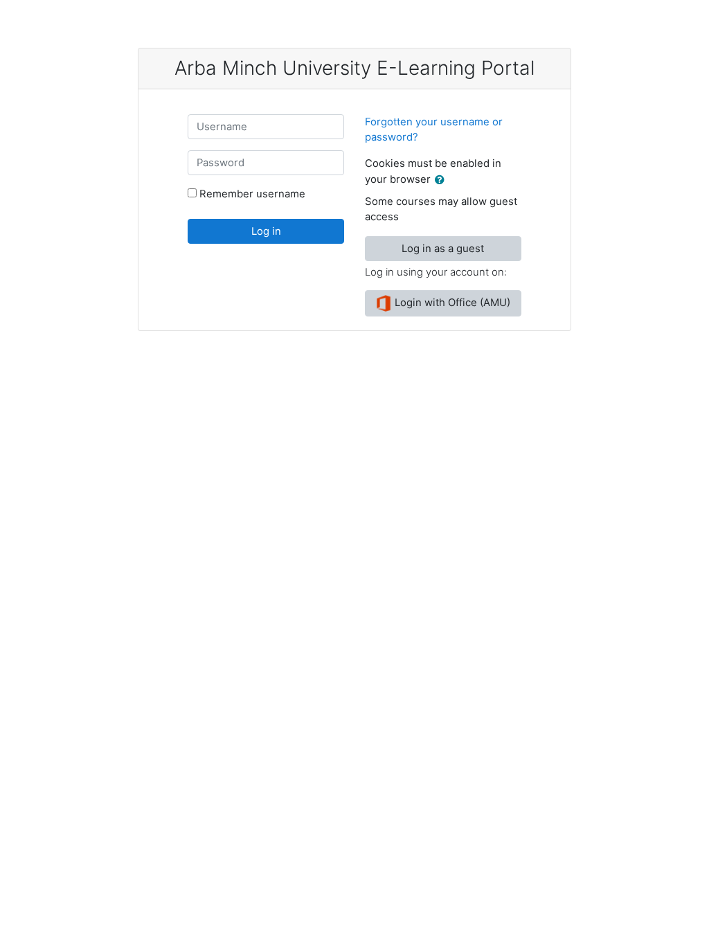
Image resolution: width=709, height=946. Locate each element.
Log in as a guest (443, 248)
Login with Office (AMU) (451, 302)
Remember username (252, 194)
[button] (442, 180)
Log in (266, 231)
